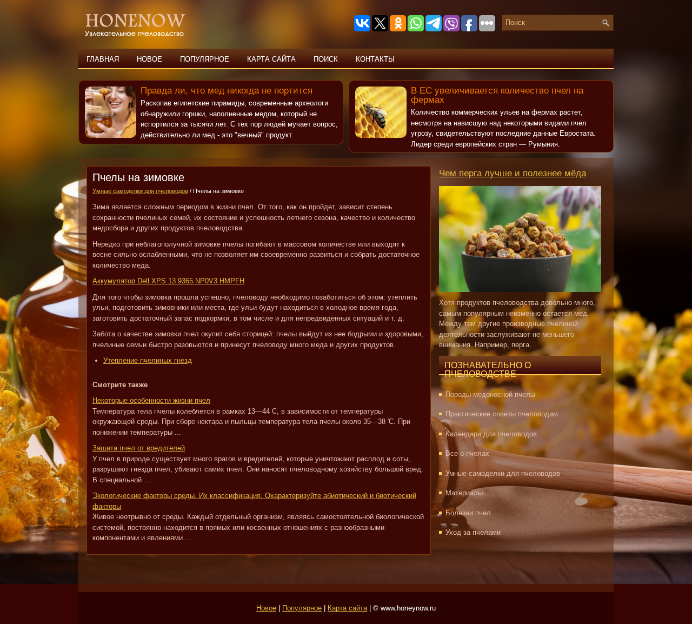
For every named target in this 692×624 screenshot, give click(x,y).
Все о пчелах (467, 453)
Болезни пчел (468, 513)
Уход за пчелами (473, 532)
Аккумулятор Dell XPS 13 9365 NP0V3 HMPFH (168, 281)
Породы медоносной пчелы (490, 394)
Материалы (464, 493)
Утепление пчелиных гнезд (147, 360)
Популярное (204, 59)
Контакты (375, 59)
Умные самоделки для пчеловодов (140, 191)
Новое (149, 59)
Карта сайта (271, 59)
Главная (102, 59)
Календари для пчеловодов (491, 434)
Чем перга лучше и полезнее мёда (512, 173)
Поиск (326, 59)
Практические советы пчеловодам (501, 414)
